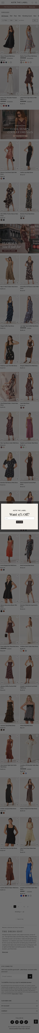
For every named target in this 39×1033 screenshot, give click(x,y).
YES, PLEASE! (19, 521)
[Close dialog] (36, 505)
